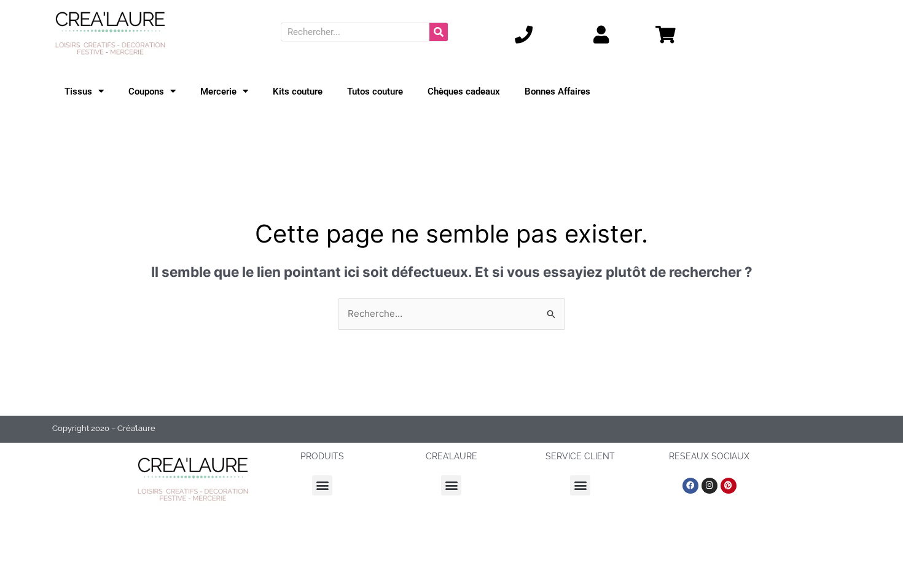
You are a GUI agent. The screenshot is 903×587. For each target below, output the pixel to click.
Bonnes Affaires (557, 91)
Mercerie (218, 91)
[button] (322, 485)
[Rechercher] (438, 32)
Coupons (146, 91)
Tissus (78, 91)
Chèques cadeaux (464, 91)
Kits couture (297, 91)
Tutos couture (375, 91)
